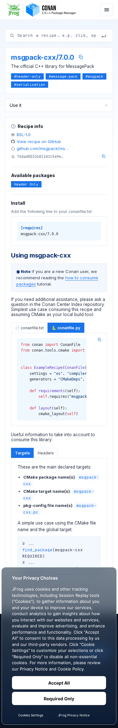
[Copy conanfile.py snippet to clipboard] (99, 339)
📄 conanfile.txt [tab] (29, 327)
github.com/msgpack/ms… (43, 148)
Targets (22, 453)
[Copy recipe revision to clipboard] (103, 156)
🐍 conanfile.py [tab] (66, 327)
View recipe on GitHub (39, 141)
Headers (46, 453)
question (19, 304)
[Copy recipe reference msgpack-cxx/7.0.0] (81, 57)
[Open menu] (106, 9)
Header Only (26, 184)
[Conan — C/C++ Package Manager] (43, 10)
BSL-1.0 (24, 134)
